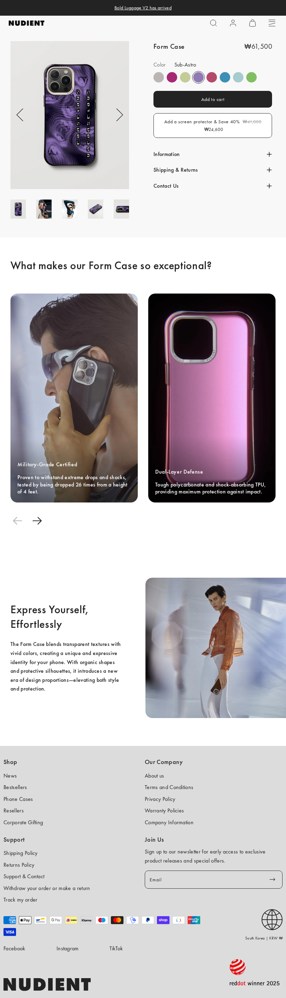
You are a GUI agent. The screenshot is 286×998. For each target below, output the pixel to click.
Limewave (251, 77)
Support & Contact (23, 876)
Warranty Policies (164, 810)
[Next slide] (37, 521)
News (10, 775)
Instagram (68, 948)
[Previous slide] (17, 521)
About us (154, 775)
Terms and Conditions (169, 787)
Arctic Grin (225, 77)
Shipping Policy (20, 853)
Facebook (14, 948)
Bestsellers (15, 787)
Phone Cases (18, 799)
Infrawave (211, 77)
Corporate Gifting (23, 822)
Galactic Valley (238, 77)
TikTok (116, 948)
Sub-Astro (198, 77)
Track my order (20, 899)
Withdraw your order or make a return (46, 888)
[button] (213, 23)
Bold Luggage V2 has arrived (143, 8)
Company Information (169, 822)
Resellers (13, 810)
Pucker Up (158, 77)
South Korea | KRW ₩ (264, 938)
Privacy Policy (160, 799)
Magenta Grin (172, 77)
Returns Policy (18, 864)
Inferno (185, 77)
